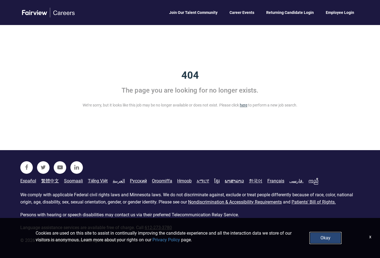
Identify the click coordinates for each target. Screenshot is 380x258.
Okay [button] (325, 237)
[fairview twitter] (43, 167)
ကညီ (314, 180)
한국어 (255, 180)
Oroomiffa (162, 180)
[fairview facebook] (26, 167)
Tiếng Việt (98, 180)
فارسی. (296, 180)
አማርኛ (203, 180)
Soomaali (73, 180)
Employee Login (340, 12)
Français (275, 180)
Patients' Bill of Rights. (314, 202)
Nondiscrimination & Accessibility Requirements (235, 202)
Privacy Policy (166, 239)
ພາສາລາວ (234, 180)
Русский (138, 180)
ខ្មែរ (217, 180)
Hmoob (184, 180)
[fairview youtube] (60, 167)
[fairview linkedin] (76, 167)
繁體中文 (50, 180)
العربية (119, 180)
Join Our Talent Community (193, 12)
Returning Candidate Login (290, 12)
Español (28, 180)
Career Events (242, 12)
